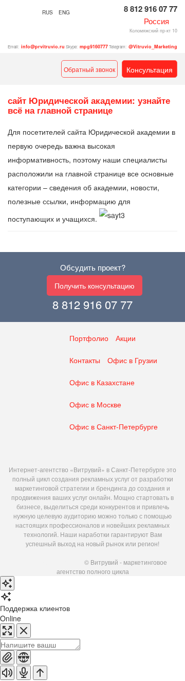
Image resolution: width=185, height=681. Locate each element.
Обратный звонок (89, 69)
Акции (126, 338)
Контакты (84, 360)
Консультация (149, 69)
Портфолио (88, 338)
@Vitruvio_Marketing (152, 46)
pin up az (31, 562)
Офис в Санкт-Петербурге (113, 426)
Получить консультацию (94, 285)
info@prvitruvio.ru (43, 46)
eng (64, 12)
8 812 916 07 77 (150, 8)
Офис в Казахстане (102, 382)
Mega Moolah (63, 562)
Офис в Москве (95, 404)
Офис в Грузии (132, 360)
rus (47, 12)
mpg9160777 (94, 46)
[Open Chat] (7, 583)
